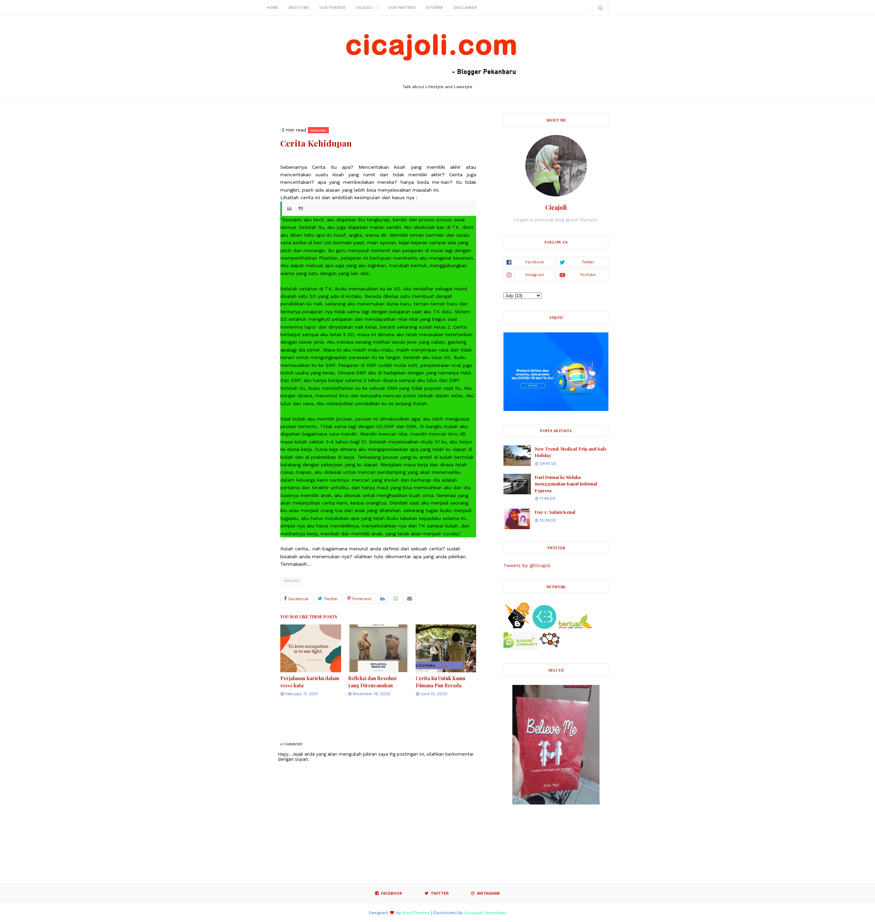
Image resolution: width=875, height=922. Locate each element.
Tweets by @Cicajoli (526, 565)
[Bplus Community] (520, 648)
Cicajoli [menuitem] (364, 7)
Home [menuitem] (272, 7)
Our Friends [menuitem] (332, 7)
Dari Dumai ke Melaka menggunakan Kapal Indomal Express (566, 483)
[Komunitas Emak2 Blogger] (544, 627)
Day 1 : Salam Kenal (555, 512)
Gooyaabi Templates (485, 912)
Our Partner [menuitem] (402, 7)
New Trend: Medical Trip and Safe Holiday (570, 452)
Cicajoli (292, 580)
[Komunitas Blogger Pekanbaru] (575, 627)
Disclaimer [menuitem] (465, 7)
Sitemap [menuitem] (434, 7)
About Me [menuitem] (298, 7)
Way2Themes (416, 912)
